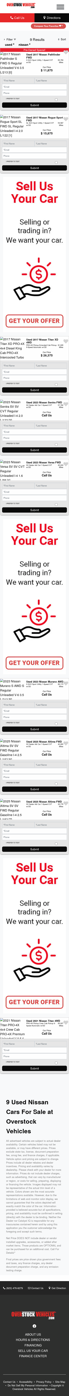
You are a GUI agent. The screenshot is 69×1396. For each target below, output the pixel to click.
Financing (33, 1345)
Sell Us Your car (33, 1350)
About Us (33, 1334)
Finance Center (33, 1356)
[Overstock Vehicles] (21, 5)
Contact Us (36, 1288)
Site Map (60, 1382)
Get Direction (58, 1288)
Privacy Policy (44, 1382)
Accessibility (26, 1382)
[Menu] (60, 7)
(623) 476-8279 (14, 1288)
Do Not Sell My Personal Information (28, 1385)
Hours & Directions (33, 1339)
